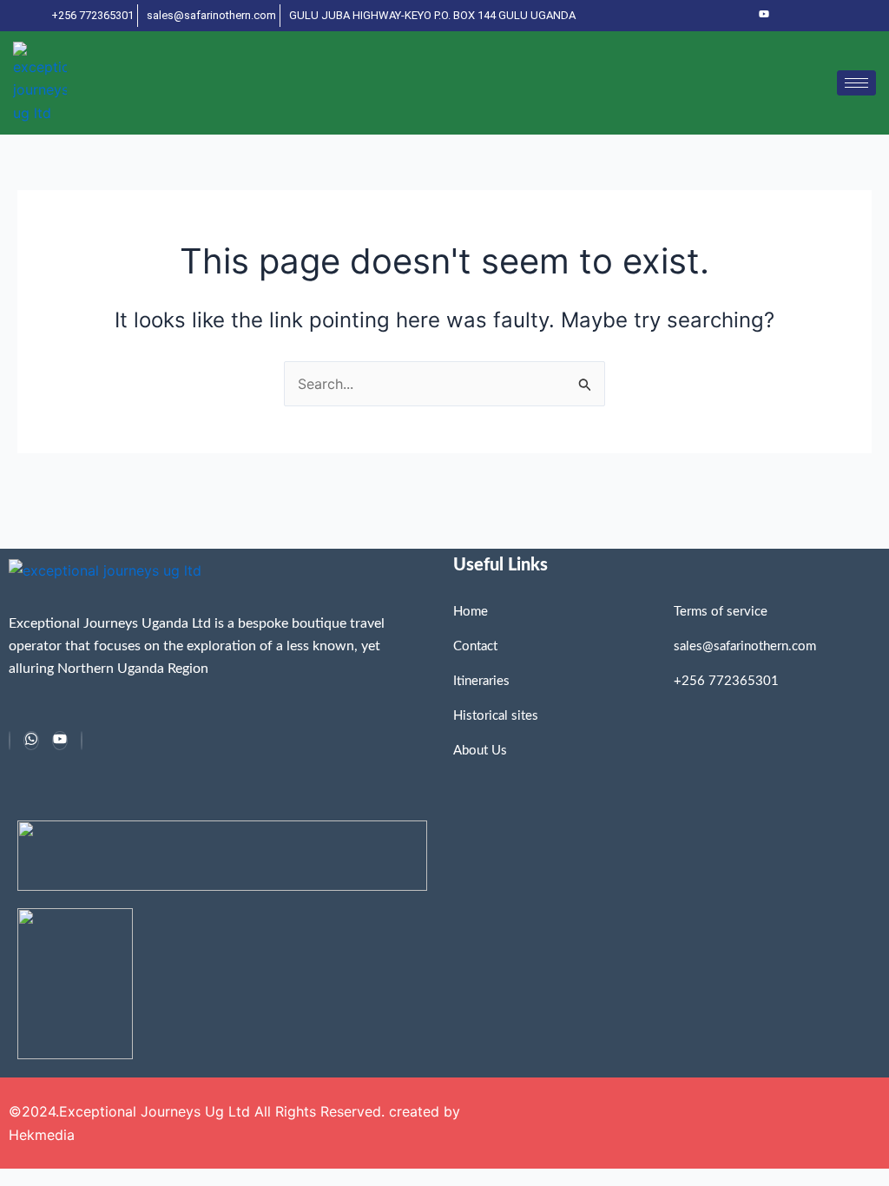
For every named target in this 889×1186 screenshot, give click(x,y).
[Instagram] (81, 740)
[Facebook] (9, 740)
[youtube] (764, 15)
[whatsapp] (31, 740)
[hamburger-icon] (856, 83)
